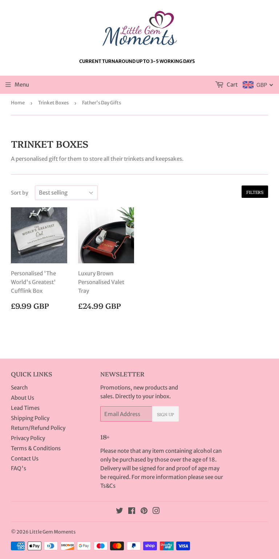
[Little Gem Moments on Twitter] (119, 511)
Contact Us (25, 458)
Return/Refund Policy (38, 427)
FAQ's (18, 468)
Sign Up (165, 414)
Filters (254, 192)
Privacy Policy (28, 438)
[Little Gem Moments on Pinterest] (144, 511)
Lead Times (25, 407)
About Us (22, 397)
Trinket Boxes (53, 103)
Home (18, 103)
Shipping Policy (30, 418)
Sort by (19, 192)
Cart (232, 84)
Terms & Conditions (36, 448)
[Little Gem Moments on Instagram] (156, 511)
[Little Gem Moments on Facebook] (132, 511)
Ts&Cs (108, 485)
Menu (22, 84)
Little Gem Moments (52, 532)
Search (19, 387)
